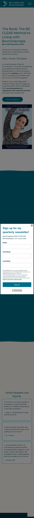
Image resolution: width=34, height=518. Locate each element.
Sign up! (17, 285)
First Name (6, 252)
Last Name (6, 261)
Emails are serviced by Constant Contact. (12, 279)
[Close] (32, 225)
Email (5, 242)
